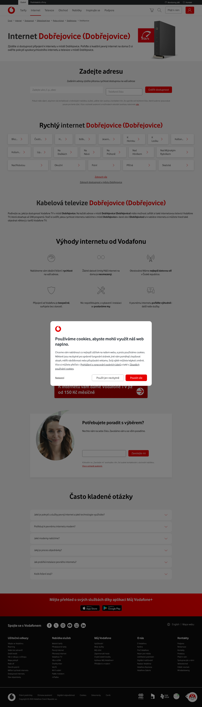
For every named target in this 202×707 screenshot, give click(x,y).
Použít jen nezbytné (107, 377)
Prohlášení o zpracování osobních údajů (100, 364)
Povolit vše (136, 377)
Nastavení (59, 377)
